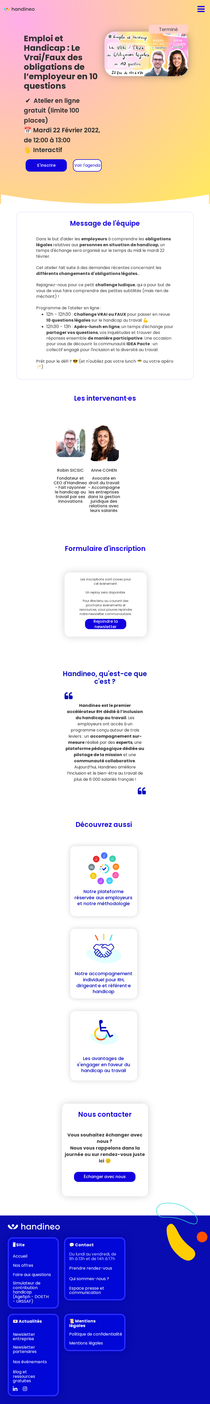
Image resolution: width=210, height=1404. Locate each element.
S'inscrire (46, 165)
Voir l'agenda (87, 165)
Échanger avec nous (105, 1177)
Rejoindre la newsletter (105, 624)
